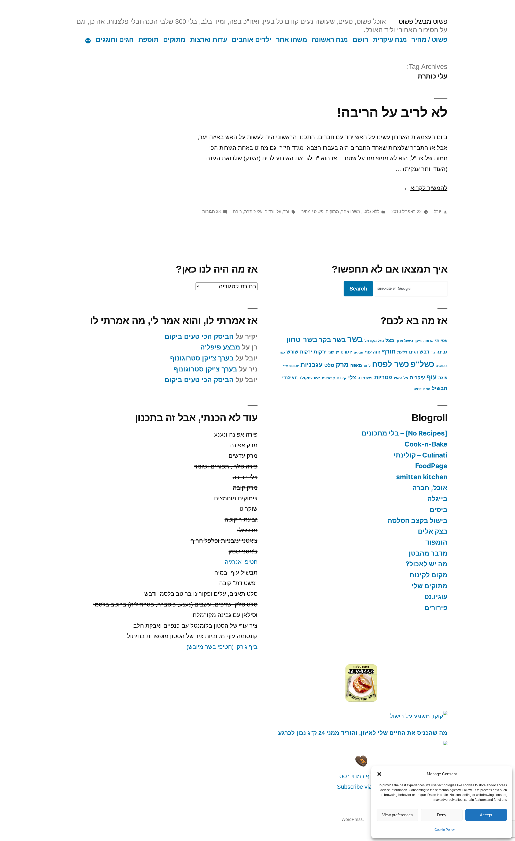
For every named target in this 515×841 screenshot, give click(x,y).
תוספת (148, 39)
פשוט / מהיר (429, 39)
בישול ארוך (404, 341)
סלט (329, 365)
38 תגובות (211, 211)
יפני (331, 352)
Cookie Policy (445, 830)
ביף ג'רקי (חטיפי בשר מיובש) (222, 646)
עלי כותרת (253, 211)
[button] (379, 774)
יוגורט (346, 351)
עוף (431, 377)
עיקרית (417, 377)
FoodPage (431, 466)
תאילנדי (289, 377)
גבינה (441, 351)
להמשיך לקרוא (424, 188)
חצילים (358, 352)
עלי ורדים (272, 211)
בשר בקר (332, 339)
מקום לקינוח (428, 575)
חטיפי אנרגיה (241, 562)
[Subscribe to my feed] (361, 765)
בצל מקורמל (374, 341)
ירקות (320, 352)
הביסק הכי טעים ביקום (199, 336)
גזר (433, 352)
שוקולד (305, 378)
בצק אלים (432, 531)
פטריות (383, 377)
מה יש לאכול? (426, 564)
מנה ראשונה (330, 39)
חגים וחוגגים (115, 39)
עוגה (442, 377)
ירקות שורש (299, 352)
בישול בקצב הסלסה (417, 520)
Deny (441, 815)
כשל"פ (422, 364)
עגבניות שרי (291, 365)
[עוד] (88, 41)
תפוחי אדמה (422, 388)
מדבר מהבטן (428, 553)
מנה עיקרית (390, 39)
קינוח (342, 378)
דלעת (402, 352)
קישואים (328, 378)
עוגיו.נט (435, 597)
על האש (401, 378)
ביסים (438, 509)
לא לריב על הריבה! (392, 112)
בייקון (418, 341)
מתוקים (174, 39)
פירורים (435, 608)
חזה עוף (372, 351)
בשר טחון (301, 340)
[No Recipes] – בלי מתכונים (404, 433)
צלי (352, 377)
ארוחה (428, 341)
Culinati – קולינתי (420, 455)
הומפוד (436, 542)
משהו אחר (291, 39)
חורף (389, 351)
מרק (342, 364)
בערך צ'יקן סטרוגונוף (202, 358)
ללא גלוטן (370, 211)
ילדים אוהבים (251, 39)
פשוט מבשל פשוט (423, 21)
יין (337, 352)
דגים (413, 351)
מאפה (356, 365)
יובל (437, 211)
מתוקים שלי (429, 586)
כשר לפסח (390, 364)
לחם (367, 366)
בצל (389, 340)
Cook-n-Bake (425, 444)
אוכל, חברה (429, 488)
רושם (360, 39)
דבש (424, 352)
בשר (355, 339)
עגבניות (311, 364)
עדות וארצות (208, 39)
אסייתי (441, 340)
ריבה (237, 211)
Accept (486, 815)
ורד (286, 211)
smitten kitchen (421, 477)
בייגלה (437, 498)
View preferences (397, 815)
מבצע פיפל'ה (220, 347)
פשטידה (365, 378)
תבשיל (439, 388)
